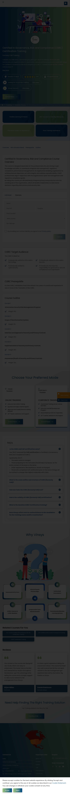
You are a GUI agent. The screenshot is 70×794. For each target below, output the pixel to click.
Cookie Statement (59, 783)
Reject (18, 790)
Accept (7, 790)
